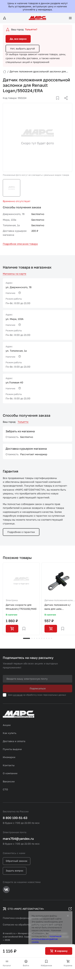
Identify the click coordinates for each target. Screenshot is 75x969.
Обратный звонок (16, 860)
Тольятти (23, 421)
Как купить (9, 733)
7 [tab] (44, 638)
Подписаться (38, 688)
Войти (26, 965)
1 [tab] (26, 638)
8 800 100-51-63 (15, 818)
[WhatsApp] (65, 102)
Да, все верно (18, 38)
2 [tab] (31, 638)
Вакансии (9, 781)
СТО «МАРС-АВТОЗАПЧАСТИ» (26, 908)
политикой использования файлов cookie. (46, 939)
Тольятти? (31, 29)
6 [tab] (41, 638)
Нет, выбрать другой (22, 48)
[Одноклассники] (59, 102)
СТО (5, 789)
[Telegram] (48, 102)
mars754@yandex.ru (18, 838)
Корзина (68, 965)
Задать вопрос (14, 870)
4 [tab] (36, 638)
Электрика (12, 600)
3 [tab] (34, 638)
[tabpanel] (21, 599)
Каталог (7, 965)
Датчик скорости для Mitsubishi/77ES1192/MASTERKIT (21, 606)
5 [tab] (39, 638)
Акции (7, 725)
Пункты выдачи (12, 749)
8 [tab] (46, 638)
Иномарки (9, 757)
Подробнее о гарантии (21, 531)
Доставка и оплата (14, 741)
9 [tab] (49, 638)
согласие (17, 695)
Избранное (46, 965)
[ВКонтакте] (53, 102)
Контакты (8, 765)
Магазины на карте (14, 273)
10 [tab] (51, 638)
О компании (10, 773)
